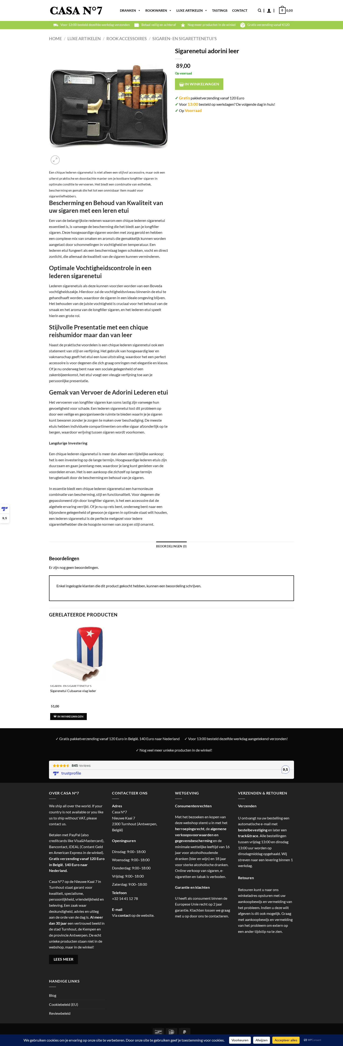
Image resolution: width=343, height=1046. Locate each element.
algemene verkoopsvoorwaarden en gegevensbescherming (201, 834)
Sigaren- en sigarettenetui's (184, 38)
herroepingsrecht (189, 828)
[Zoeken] (259, 10)
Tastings (220, 10)
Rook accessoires (126, 38)
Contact (239, 10)
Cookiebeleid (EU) (63, 1004)
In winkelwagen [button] (70, 716)
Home (55, 38)
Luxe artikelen (189, 10)
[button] (269, 10)
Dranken (128, 10)
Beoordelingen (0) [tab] (171, 546)
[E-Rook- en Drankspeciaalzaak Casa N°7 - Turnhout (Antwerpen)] (76, 11)
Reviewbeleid (59, 1013)
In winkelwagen (201, 84)
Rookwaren (156, 10)
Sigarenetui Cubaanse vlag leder (73, 691)
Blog (52, 995)
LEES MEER (64, 959)
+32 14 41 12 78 (125, 898)
